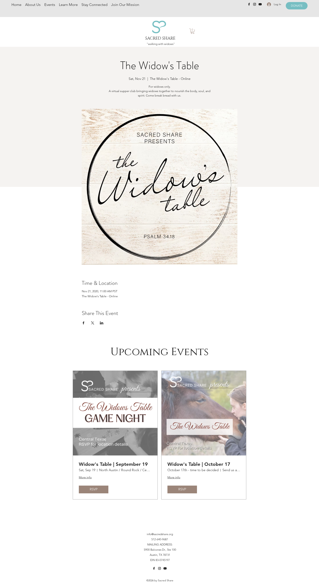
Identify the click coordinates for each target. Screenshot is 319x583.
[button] (192, 31)
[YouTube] (260, 4)
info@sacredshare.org (160, 534)
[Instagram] (254, 4)
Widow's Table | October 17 (198, 464)
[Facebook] (249, 4)
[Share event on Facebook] (83, 322)
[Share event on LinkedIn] (101, 322)
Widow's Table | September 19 (113, 464)
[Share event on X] (92, 322)
